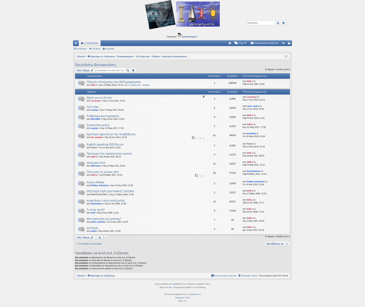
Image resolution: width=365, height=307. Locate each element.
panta (94, 231)
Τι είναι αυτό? (95, 209)
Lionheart (96, 101)
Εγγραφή (110, 49)
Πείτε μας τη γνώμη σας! (102, 172)
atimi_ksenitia (98, 222)
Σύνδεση (96, 49)
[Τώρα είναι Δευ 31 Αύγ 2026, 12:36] (286, 56)
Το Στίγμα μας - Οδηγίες (139, 85)
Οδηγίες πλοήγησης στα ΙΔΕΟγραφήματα (113, 82)
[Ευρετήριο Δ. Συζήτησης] (182, 15)
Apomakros (96, 203)
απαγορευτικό (95, 162)
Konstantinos (254, 171)
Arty (170, 287)
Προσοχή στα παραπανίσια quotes (109, 153)
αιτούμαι (92, 228)
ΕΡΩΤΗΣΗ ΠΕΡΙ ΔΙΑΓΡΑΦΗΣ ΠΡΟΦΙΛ (110, 191)
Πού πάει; (92, 107)
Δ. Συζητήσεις (91, 43)
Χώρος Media (95, 182)
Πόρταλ (81, 56)
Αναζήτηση (81, 49)
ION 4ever (96, 166)
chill (93, 213)
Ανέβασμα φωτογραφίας (102, 116)
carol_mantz (253, 106)
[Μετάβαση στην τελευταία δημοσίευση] (255, 81)
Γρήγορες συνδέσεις (77, 44)
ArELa (94, 85)
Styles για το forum (99, 97)
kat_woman (96, 137)
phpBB (176, 284)
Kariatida (251, 133)
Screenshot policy (98, 125)
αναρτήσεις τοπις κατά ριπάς (105, 200)
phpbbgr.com (195, 294)
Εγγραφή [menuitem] (290, 44)
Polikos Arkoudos (100, 185)
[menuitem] (230, 43)
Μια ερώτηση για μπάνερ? (103, 219)
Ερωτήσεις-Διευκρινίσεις (95, 64)
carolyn (94, 110)
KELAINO (95, 119)
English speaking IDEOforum (105, 144)
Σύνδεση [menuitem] (284, 44)
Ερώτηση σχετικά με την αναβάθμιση (110, 134)
